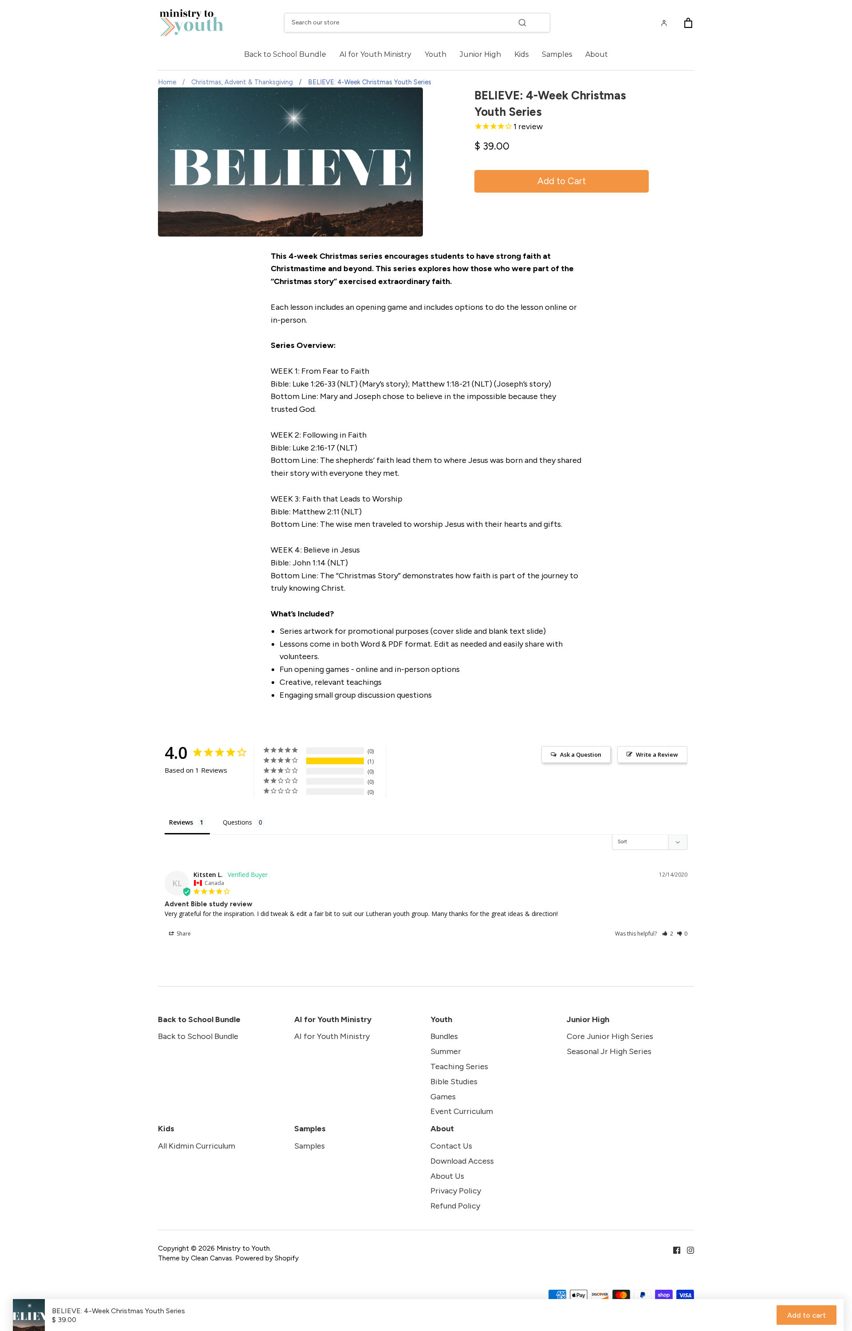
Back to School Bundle (285, 54)
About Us (447, 1176)
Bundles (444, 1036)
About (596, 54)
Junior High (480, 54)
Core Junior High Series (610, 1036)
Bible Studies (453, 1081)
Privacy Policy (455, 1191)
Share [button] (183, 933)
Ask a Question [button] (580, 754)
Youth (435, 54)
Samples (557, 54)
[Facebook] (673, 1250)
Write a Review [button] (657, 754)
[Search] (522, 22)
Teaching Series (459, 1066)
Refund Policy (455, 1206)
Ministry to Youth (243, 1248)
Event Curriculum (461, 1111)
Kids (521, 54)
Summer (445, 1051)
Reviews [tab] (181, 822)
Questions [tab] (237, 822)
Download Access (462, 1161)
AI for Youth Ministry (375, 54)
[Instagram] (687, 1250)
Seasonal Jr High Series (609, 1051)
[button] (668, 933)
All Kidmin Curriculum (196, 1146)
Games (443, 1097)
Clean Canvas (211, 1258)
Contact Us (451, 1146)
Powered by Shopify (267, 1258)
